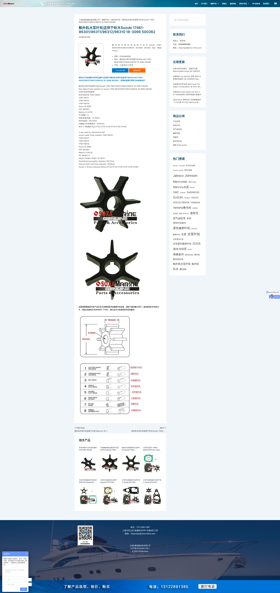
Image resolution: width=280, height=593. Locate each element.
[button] (214, 3)
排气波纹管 (256, 3)
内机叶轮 (176, 125)
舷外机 (197, 254)
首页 (196, 3)
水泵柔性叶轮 (178, 239)
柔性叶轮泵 (243, 3)
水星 (183, 234)
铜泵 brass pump (180, 145)
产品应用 (176, 121)
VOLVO (194, 197)
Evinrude (190, 165)
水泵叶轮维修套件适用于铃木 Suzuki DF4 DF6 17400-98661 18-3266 (131, 481)
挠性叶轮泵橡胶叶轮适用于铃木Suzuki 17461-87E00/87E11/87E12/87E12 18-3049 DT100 (131, 449)
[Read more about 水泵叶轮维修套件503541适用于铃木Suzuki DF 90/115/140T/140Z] (88, 495)
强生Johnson (184, 213)
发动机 (175, 213)
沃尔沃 (196, 243)
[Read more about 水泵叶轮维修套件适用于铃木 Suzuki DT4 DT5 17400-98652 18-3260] (152, 495)
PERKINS (183, 192)
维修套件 (178, 254)
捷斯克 (194, 213)
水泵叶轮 (193, 234)
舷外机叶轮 (177, 141)
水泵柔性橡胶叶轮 (182, 243)
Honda (188, 170)
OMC (176, 192)
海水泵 (190, 249)
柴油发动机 (194, 228)
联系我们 (266, 3)
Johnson (191, 175)
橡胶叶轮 (214, 3)
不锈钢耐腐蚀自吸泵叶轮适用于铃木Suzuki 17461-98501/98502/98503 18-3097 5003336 (109, 449)
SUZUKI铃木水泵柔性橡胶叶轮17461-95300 (88, 449)
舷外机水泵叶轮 (182, 263)
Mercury (192, 182)
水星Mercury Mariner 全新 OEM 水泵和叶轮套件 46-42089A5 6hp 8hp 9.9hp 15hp (187, 79)
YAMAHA (195, 202)
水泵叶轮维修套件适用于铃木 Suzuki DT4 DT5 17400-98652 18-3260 (152, 481)
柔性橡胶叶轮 (181, 228)
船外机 (195, 263)
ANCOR (175, 166)
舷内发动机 (189, 255)
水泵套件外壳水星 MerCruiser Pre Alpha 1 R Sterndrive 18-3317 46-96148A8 (186, 86)
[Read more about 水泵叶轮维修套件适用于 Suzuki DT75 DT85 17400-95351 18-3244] (109, 495)
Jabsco (178, 175)
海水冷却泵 (180, 249)
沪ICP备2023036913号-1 (140, 548)
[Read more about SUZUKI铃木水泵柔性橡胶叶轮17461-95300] (88, 463)
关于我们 (204, 3)
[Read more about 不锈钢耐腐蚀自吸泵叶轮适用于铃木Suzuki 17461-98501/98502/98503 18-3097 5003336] (109, 463)
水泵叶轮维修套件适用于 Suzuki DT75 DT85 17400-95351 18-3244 (108, 481)
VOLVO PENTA (181, 202)
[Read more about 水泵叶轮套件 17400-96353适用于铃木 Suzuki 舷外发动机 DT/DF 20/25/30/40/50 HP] (152, 463)
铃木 (175, 269)
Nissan (192, 187)
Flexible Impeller (178, 170)
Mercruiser (180, 181)
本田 (189, 218)
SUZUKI (178, 197)
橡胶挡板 (233, 3)
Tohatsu (187, 198)
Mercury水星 (181, 187)
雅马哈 (183, 269)
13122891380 (120, 70)
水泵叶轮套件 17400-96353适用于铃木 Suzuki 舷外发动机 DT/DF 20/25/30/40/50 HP (152, 449)
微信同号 (137, 70)
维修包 (224, 3)
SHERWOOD (193, 192)
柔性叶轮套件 (179, 222)
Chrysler (182, 166)
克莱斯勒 (195, 208)
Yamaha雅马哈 (182, 207)
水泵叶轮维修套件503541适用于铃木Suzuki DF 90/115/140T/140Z (88, 481)
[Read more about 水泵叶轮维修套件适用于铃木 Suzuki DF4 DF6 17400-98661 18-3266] (131, 495)
